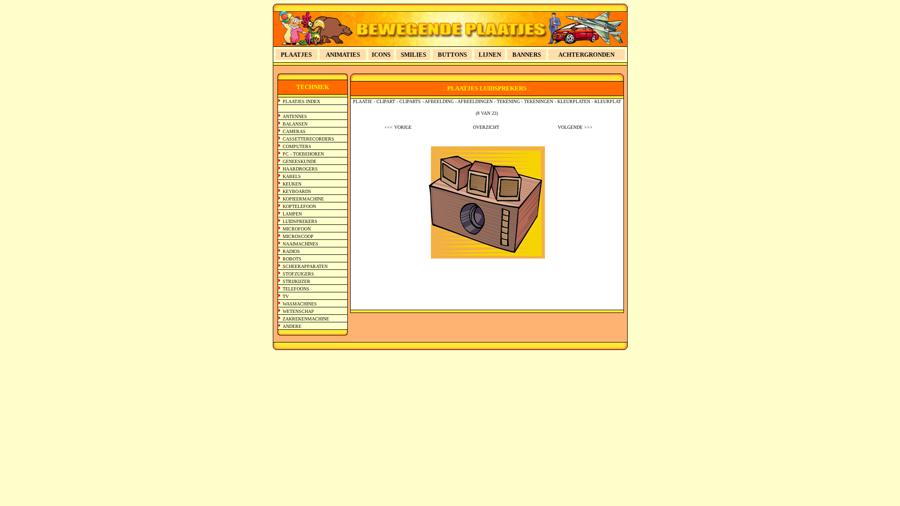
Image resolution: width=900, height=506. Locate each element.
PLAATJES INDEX (301, 101)
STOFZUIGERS (298, 273)
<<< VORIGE (398, 127)
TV (286, 296)
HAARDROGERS (300, 168)
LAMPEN (292, 213)
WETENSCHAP (298, 311)
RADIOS (291, 251)
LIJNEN (490, 54)
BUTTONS (452, 54)
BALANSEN (295, 123)
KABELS (292, 176)
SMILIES (413, 54)
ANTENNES (295, 116)
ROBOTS (292, 258)
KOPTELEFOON (299, 206)
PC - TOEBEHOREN (303, 153)
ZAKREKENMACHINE (306, 318)
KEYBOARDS (297, 191)
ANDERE (292, 326)
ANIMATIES (343, 54)
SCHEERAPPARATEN (305, 266)
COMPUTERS (297, 146)
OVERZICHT (486, 127)
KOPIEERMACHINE (303, 198)
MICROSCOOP (298, 236)
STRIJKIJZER (296, 281)
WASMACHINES (300, 303)
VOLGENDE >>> (575, 127)
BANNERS (526, 54)
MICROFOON (297, 228)
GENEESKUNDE (299, 161)
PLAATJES (296, 54)
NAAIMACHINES (300, 243)
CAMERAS (294, 131)
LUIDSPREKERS (300, 221)
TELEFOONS (296, 288)
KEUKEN (292, 183)
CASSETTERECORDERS (308, 138)
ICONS (381, 54)
